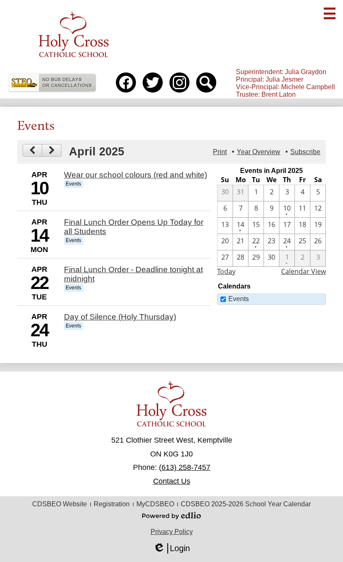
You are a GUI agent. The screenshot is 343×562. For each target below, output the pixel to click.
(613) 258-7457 (184, 467)
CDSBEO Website (59, 504)
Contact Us (171, 481)
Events (238, 298)
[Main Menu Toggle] (329, 13)
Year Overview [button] (258, 151)
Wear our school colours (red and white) (135, 174)
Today (226, 271)
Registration (112, 504)
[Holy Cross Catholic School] (73, 34)
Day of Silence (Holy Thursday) (120, 316)
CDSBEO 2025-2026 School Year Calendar (246, 504)
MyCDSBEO (155, 504)
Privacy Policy (172, 531)
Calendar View (303, 271)
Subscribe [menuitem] (305, 151)
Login (171, 549)
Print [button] (220, 151)
